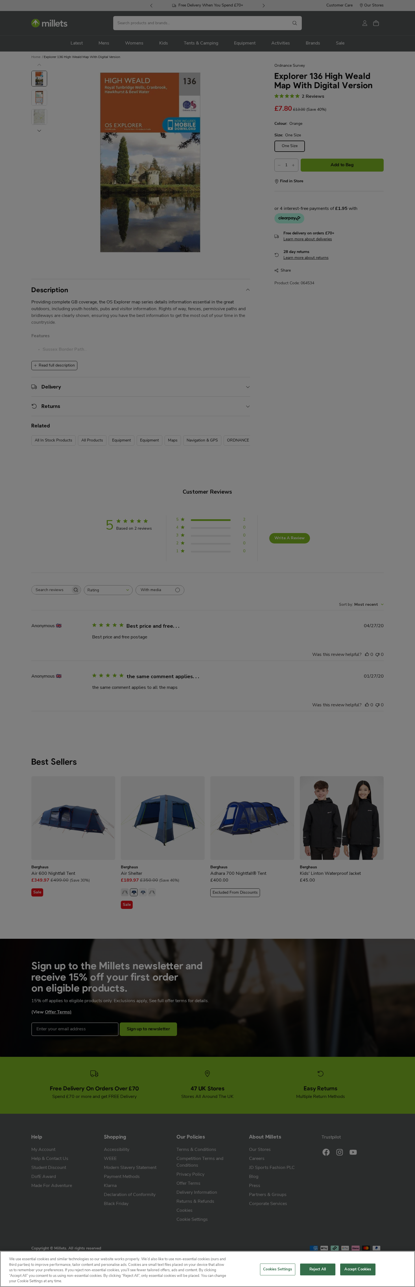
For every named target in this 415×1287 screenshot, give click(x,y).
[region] (207, 1269)
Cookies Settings (277, 1269)
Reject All (317, 1269)
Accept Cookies (357, 1269)
